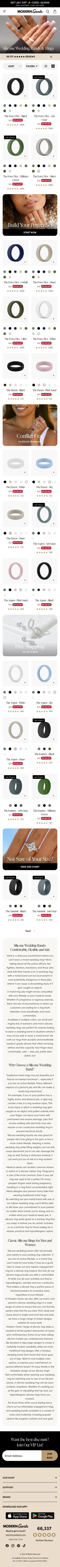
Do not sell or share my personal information (30, 1561)
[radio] (5, 106)
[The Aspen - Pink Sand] (16, 571)
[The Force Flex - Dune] (44, 253)
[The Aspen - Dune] (16, 730)
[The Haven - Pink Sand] (44, 366)
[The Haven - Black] (16, 366)
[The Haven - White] (16, 463)
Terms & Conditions (40, 1558)
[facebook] (7, 1545)
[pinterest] (18, 1545)
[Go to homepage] (30, 11)
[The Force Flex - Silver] (44, 147)
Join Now (49, 1455)
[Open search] (47, 11)
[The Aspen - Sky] (44, 673)
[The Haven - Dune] (16, 514)
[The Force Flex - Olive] (16, 309)
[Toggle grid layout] (49, 66)
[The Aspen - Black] (44, 571)
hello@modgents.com (16, 1534)
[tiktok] (24, 1545)
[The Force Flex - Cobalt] (16, 253)
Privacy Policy (27, 1558)
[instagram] (12, 1545)
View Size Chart (30, 866)
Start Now (30, 232)
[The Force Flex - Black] (16, 87)
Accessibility (16, 1558)
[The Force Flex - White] (44, 309)
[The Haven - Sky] (44, 463)
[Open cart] (55, 11)
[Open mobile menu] (5, 11)
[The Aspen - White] (16, 673)
